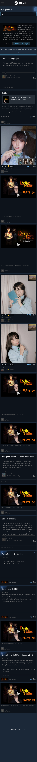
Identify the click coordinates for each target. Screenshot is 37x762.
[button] (18, 35)
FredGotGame (10, 539)
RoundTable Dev (11, 76)
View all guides (7, 123)
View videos (7, 222)
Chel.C (6, 171)
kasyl (5, 121)
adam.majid (7, 270)
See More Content (18, 729)
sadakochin (9, 474)
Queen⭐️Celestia (9, 320)
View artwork (7, 172)
